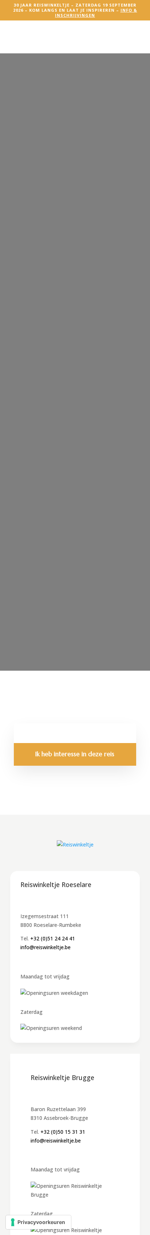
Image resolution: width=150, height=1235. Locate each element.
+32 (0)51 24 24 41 (52, 938)
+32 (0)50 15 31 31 (62, 1131)
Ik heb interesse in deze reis (74, 754)
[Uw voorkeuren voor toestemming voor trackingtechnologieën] (38, 1222)
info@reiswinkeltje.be (45, 947)
